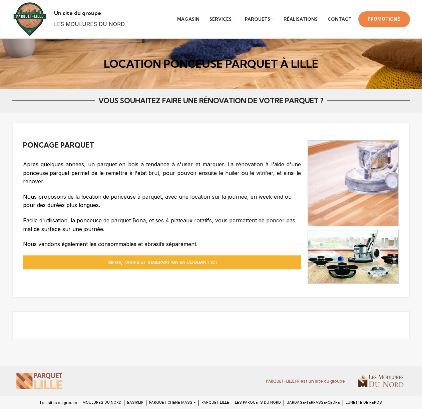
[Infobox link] (89, 19)
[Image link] (39, 380)
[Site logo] (29, 18)
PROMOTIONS (384, 19)
